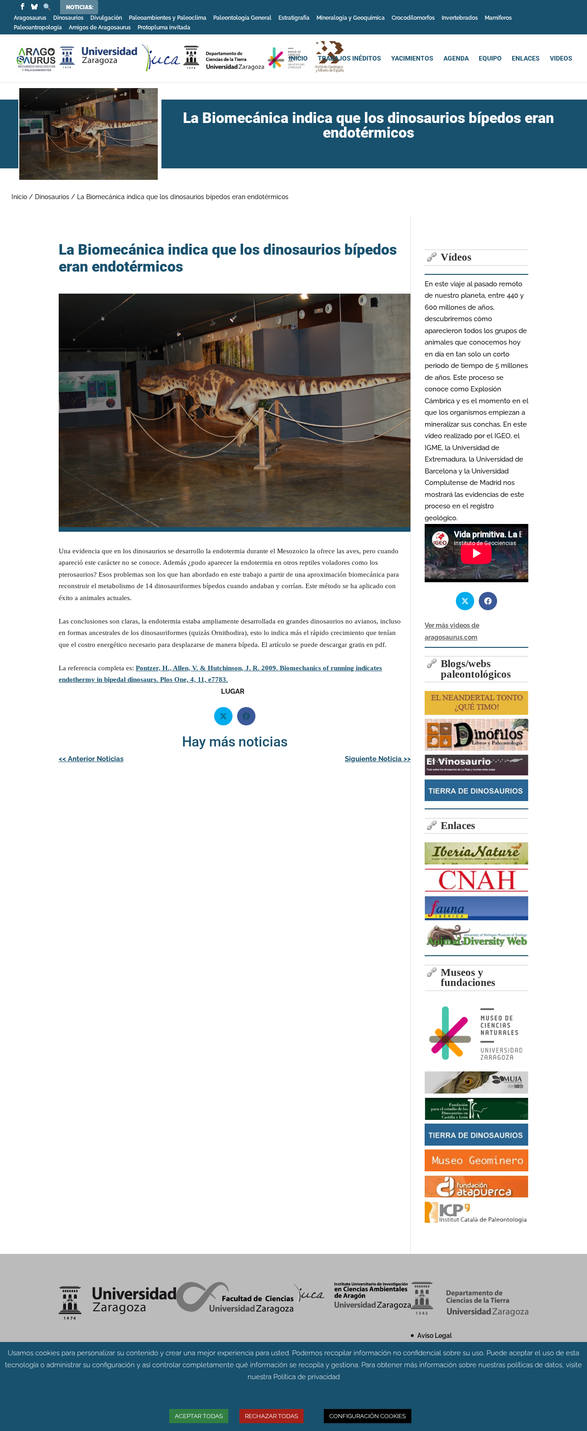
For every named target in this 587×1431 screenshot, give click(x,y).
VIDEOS (561, 58)
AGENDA (456, 58)
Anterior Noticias (91, 759)
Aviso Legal (434, 1335)
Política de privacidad (306, 1377)
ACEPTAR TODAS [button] (199, 1416)
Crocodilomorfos (413, 18)
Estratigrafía (294, 18)
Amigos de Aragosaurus (100, 28)
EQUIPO (490, 58)
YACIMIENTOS (412, 58)
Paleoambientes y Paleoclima (167, 18)
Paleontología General (242, 18)
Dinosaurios (68, 18)
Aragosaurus (30, 18)
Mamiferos (498, 18)
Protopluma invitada (164, 28)
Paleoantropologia (38, 28)
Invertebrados (460, 18)
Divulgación (106, 18)
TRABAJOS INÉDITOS (349, 58)
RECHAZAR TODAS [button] (271, 1416)
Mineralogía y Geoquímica (350, 18)
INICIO (298, 58)
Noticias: (80, 7)
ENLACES (526, 58)
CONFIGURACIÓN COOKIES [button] (367, 1416)
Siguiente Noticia (378, 759)
